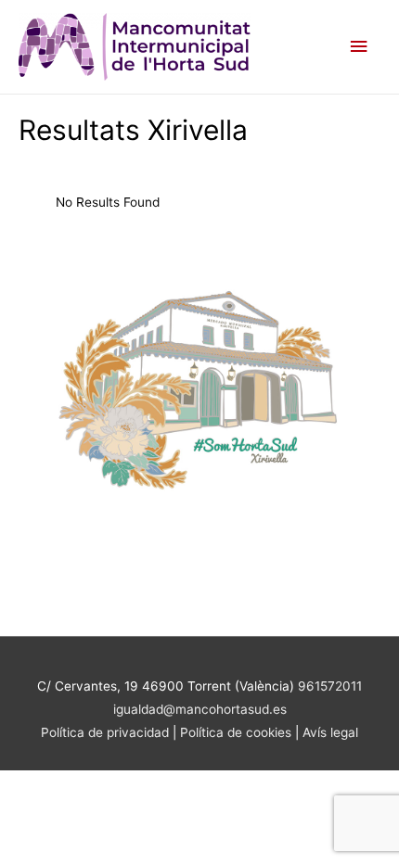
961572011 (330, 686)
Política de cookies (237, 732)
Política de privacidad (105, 732)
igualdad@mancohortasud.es (200, 709)
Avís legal (330, 732)
